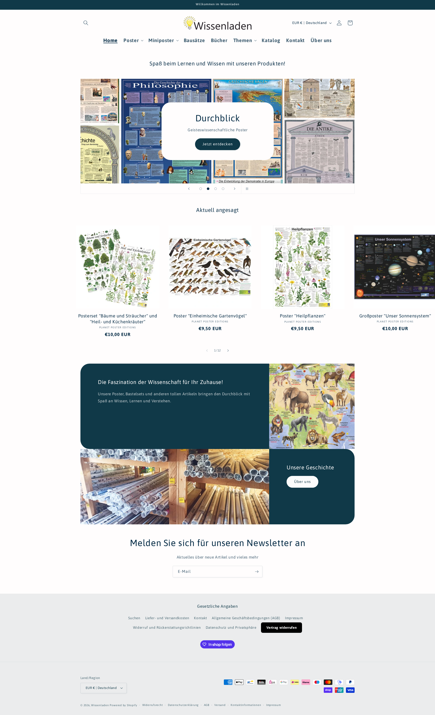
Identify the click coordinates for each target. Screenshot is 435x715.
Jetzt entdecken (217, 144)
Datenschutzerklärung (183, 705)
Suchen (134, 618)
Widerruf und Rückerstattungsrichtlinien (167, 627)
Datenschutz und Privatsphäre (231, 627)
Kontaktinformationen (246, 705)
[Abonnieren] (256, 572)
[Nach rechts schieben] (228, 350)
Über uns (302, 482)
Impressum (294, 618)
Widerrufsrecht (152, 705)
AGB (206, 705)
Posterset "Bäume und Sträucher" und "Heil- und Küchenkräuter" (117, 318)
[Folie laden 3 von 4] (215, 188)
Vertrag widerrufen (281, 627)
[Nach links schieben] (207, 350)
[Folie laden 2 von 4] (208, 188)
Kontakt (200, 618)
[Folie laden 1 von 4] (200, 188)
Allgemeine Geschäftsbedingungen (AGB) (246, 618)
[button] (85, 22)
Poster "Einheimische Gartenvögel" (210, 315)
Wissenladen (100, 705)
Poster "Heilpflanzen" (303, 315)
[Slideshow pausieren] (246, 189)
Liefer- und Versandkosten (167, 618)
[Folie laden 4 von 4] (223, 188)
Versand (219, 705)
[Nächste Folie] (235, 189)
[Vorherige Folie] (189, 189)
